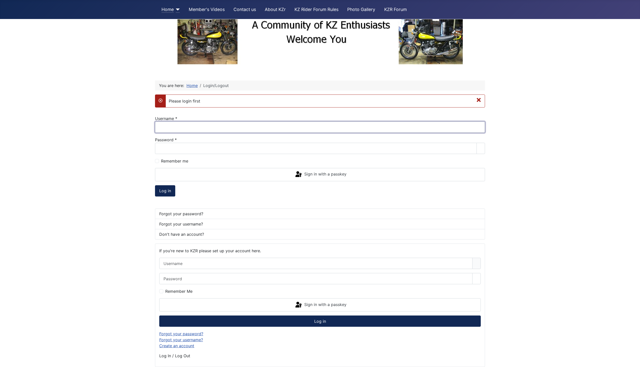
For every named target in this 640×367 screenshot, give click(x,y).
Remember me (174, 161)
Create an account (176, 345)
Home (168, 9)
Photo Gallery (361, 9)
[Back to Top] (634, 360)
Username (166, 118)
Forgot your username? (181, 224)
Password (166, 139)
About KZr (275, 9)
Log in (165, 190)
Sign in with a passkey (324, 174)
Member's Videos (207, 9)
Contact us (245, 9)
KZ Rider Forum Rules (316, 9)
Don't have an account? (181, 234)
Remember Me (178, 291)
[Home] (177, 9)
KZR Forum (395, 9)
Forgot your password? (181, 213)
